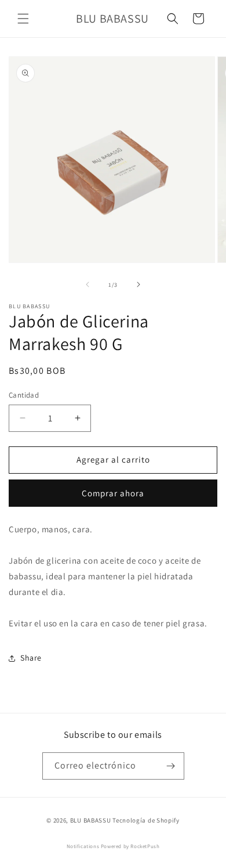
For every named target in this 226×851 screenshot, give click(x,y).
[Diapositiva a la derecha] (138, 284)
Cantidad (24, 395)
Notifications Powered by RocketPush (113, 846)
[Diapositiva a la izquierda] (87, 284)
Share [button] (31, 657)
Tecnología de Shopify (146, 820)
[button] (23, 18)
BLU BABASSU (90, 820)
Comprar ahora (113, 493)
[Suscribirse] (171, 766)
